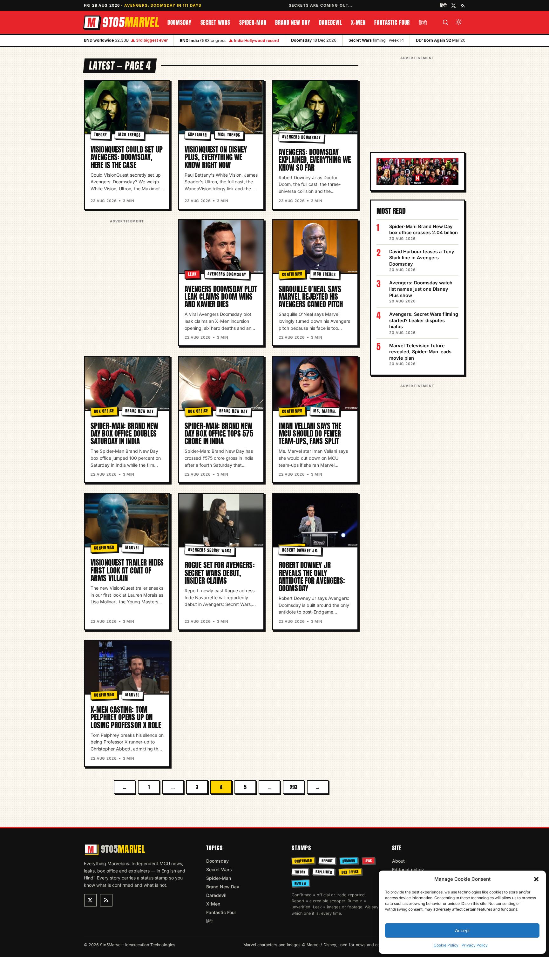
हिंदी (443, 5)
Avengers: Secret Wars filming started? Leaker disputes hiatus (423, 320)
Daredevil (330, 22)
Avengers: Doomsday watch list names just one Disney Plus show (420, 289)
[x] (453, 5)
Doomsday (179, 22)
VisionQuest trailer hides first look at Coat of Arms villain (127, 570)
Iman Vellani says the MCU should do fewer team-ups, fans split (310, 433)
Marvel (132, 548)
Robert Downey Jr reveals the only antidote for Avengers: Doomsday (312, 577)
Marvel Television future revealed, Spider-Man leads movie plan (420, 352)
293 (293, 787)
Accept (462, 930)
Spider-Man (253, 22)
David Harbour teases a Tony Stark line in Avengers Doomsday (421, 258)
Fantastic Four (392, 22)
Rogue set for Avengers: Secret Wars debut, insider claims (220, 573)
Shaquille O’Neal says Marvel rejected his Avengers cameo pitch (311, 296)
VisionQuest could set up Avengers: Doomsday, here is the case (127, 157)
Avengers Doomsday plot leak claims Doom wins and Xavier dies (221, 296)
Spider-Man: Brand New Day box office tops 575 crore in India (219, 433)
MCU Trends (129, 134)
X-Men (358, 22)
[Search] (445, 22)
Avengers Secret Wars (210, 550)
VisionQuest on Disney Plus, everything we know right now (216, 157)
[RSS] (462, 5)
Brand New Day (292, 22)
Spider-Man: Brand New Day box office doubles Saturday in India (124, 433)
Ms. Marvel (324, 411)
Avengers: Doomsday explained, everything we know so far (315, 159)
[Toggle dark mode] (458, 22)
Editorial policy (408, 869)
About (398, 861)
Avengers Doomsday (301, 137)
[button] (536, 879)
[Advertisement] (127, 264)
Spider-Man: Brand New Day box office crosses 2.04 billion (423, 229)
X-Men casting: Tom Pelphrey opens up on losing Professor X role (126, 717)
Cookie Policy (446, 945)
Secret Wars (215, 22)
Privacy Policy (475, 945)
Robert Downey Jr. (300, 550)
